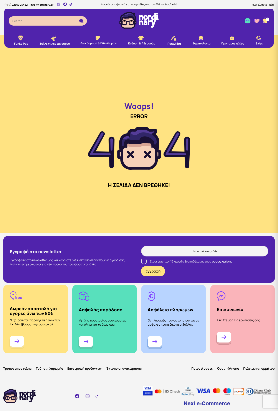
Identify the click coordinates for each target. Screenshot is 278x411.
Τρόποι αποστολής (17, 368)
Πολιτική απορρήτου (259, 368)
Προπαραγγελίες (232, 43)
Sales (259, 43)
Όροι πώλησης (228, 368)
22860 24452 (16, 5)
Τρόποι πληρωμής (49, 368)
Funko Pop (21, 44)
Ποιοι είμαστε (259, 5)
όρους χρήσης (222, 261)
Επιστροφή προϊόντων (84, 368)
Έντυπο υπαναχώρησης (124, 368)
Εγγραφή (153, 271)
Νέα (271, 5)
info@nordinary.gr (41, 5)
